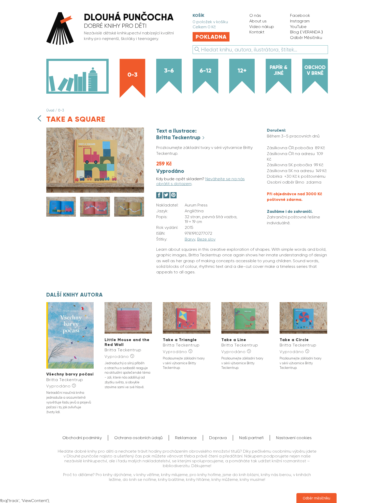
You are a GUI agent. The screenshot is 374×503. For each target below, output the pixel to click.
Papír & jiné (278, 70)
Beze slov (206, 239)
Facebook (300, 15)
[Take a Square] (95, 191)
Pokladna (211, 36)
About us (258, 21)
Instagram (300, 21)
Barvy (190, 239)
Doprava (218, 437)
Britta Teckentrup (179, 137)
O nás (255, 15)
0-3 (132, 74)
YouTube (298, 26)
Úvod (50, 110)
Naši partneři (251, 437)
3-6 (169, 70)
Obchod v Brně (315, 70)
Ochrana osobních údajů (138, 437)
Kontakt (256, 32)
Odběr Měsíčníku (306, 37)
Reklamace (186, 437)
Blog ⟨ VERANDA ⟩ (306, 32)
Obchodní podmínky (82, 437)
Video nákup (261, 26)
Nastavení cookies (294, 437)
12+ (242, 70)
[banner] (113, 29)
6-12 (205, 70)
